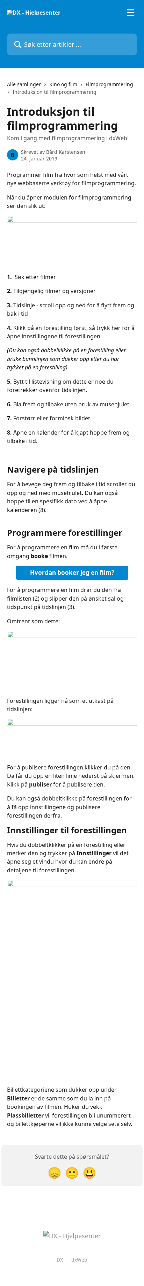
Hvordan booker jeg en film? (72, 573)
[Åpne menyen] (130, 12)
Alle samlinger (24, 84)
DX (60, 1259)
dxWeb (79, 1259)
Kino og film (63, 84)
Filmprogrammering (109, 84)
